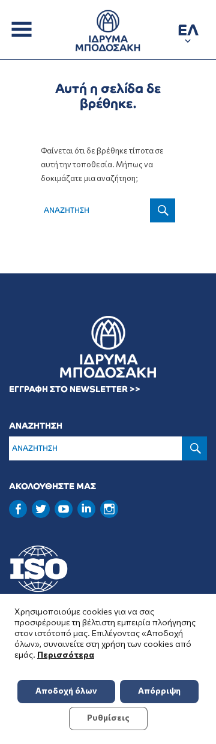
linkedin (86, 508)
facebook (18, 509)
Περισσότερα (65, 654)
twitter (41, 509)
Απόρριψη (159, 690)
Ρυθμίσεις (108, 717)
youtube (64, 509)
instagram (109, 509)
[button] (188, 32)
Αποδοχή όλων (66, 690)
